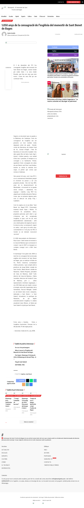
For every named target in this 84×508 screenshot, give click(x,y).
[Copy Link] (67, 34)
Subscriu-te (63, 176)
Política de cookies (59, 497)
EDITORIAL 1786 (20, 365)
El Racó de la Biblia (11, 395)
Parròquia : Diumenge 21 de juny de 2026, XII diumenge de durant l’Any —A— (25, 357)
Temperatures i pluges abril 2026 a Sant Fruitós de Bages (33, 404)
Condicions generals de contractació (29, 497)
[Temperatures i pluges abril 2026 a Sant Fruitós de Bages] (33, 394)
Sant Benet (29, 374)
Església (23, 374)
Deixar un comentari (28, 422)
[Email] (23, 384)
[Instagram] (63, 55)
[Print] (69, 34)
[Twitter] (63, 51)
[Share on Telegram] (35, 380)
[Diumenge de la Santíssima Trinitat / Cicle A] (8, 394)
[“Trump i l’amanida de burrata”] (17, 394)
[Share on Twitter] (64, 34)
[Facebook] (63, 47)
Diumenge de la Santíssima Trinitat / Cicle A (8, 402)
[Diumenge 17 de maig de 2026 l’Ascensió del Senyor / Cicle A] (25, 394)
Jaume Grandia (11, 33)
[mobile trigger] (3, 8)
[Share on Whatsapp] (31, 380)
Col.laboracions (7, 20)
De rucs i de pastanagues (22, 347)
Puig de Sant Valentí (21, 362)
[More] (72, 34)
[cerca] (43, 12)
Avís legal (41, 497)
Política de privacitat (49, 497)
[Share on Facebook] (62, 34)
